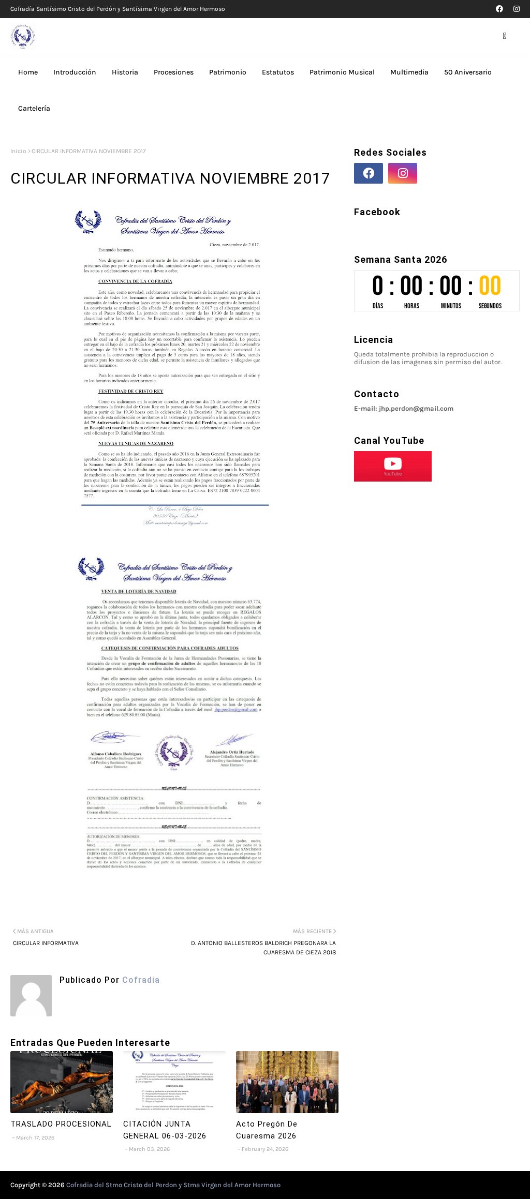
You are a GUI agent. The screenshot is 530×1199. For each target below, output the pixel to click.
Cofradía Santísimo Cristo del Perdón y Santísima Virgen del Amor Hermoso (117, 8)
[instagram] (515, 9)
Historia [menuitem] (125, 72)
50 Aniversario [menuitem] (468, 72)
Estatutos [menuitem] (278, 72)
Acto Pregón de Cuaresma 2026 (267, 1130)
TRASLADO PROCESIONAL (61, 1124)
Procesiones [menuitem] (174, 72)
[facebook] (499, 9)
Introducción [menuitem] (74, 72)
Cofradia (140, 980)
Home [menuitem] (28, 72)
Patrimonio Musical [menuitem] (342, 72)
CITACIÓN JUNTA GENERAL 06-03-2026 (165, 1130)
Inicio (18, 151)
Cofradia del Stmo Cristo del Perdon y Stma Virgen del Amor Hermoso (173, 1185)
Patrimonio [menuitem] (227, 72)
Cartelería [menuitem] (34, 108)
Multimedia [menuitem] (409, 72)
